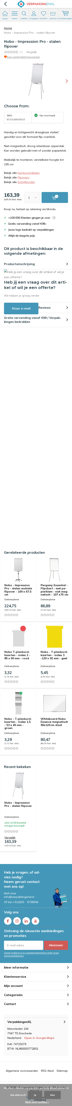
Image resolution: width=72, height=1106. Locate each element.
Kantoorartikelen (29, 173)
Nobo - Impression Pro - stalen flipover (18, 804)
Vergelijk (31, 52)
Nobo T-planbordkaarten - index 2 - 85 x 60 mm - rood (17, 655)
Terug (5, 4)
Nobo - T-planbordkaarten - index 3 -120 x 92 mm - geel (54, 655)
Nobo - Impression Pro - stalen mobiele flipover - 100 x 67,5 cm (18, 589)
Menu (14, 18)
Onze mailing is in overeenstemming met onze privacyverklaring (31, 954)
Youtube (35, 921)
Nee (52, 1094)
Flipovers (23, 177)
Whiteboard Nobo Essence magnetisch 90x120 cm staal (54, 722)
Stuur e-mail (21, 308)
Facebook (8, 921)
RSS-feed (47, 1071)
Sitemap (62, 1071)
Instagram (17, 921)
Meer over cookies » (37, 1101)
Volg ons (11, 912)
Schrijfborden (26, 182)
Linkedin (26, 921)
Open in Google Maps (39, 1038)
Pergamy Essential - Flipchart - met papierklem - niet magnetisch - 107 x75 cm (54, 589)
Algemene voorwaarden (22, 1071)
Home (8, 28)
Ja (35, 1094)
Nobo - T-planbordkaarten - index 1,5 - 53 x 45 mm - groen (18, 723)
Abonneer (56, 945)
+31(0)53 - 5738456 (25, 902)
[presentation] (64, 81)
